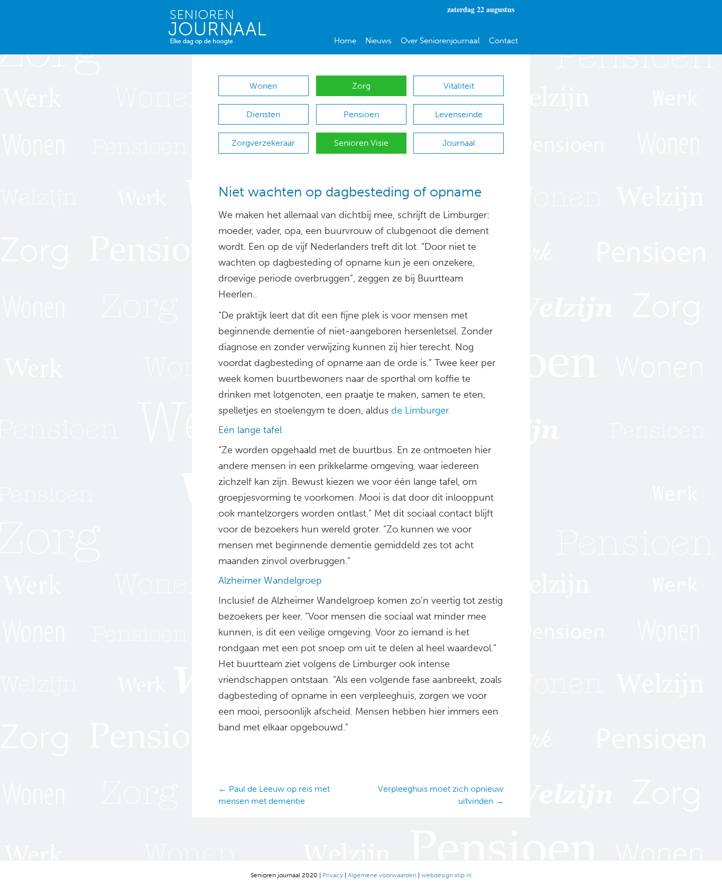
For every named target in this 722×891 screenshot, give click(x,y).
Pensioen (361, 114)
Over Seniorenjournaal (440, 40)
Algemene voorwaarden (382, 875)
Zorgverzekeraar (263, 143)
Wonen (263, 86)
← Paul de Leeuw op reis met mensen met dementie (274, 795)
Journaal (458, 143)
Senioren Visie (361, 143)
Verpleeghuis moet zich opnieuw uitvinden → (441, 795)
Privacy (332, 875)
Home (345, 40)
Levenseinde (459, 114)
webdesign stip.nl (446, 875)
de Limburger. (419, 410)
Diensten (263, 114)
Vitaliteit (458, 86)
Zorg (361, 86)
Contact (503, 40)
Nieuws (378, 40)
